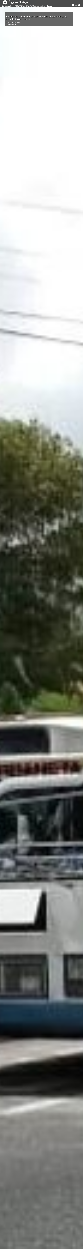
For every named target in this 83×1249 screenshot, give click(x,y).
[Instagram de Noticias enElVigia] (78, 5)
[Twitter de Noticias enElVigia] (75, 5)
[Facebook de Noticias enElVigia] (72, 5)
